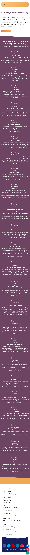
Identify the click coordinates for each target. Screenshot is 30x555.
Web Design (6, 513)
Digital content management (11, 505)
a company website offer (10, 516)
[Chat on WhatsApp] (27, 552)
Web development (8, 491)
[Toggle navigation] (4, 4)
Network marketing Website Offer (12, 521)
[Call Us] (27, 549)
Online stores (6, 518)
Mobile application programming (12, 494)
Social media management (10, 507)
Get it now (6, 31)
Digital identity (7, 500)
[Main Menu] (27, 545)
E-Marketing (6, 502)
